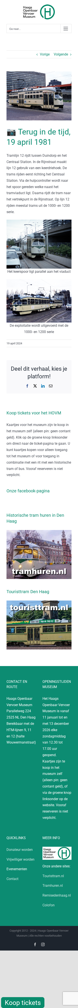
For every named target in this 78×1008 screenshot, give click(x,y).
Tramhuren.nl (52, 885)
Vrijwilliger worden (20, 859)
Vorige (45, 54)
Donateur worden (19, 850)
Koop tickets (23, 1002)
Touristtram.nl (53, 876)
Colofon (48, 905)
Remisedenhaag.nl (56, 895)
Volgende (61, 54)
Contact (12, 879)
